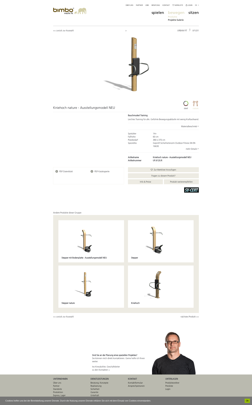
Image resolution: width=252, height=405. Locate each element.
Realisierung (96, 386)
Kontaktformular (135, 382)
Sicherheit (95, 389)
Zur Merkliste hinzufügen (164, 169)
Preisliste (169, 386)
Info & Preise (145, 181)
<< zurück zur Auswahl (63, 30)
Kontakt (166, 5)
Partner (139, 5)
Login (189, 5)
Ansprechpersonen (136, 386)
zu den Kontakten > (101, 369)
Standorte (57, 389)
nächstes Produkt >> (190, 316)
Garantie (94, 392)
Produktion (58, 392)
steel (186, 108)
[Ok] (247, 401)
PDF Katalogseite (101, 171)
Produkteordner (172, 382)
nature (195, 108)
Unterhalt (95, 395)
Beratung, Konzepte (99, 382)
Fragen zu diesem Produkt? (163, 175)
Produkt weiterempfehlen (181, 181)
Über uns (129, 5)
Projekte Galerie (176, 20)
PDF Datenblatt (66, 171)
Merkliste (178, 5)
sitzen (193, 13)
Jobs (147, 5)
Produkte (172, 16)
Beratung (156, 5)
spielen (158, 13)
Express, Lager (59, 395)
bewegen (176, 13)
